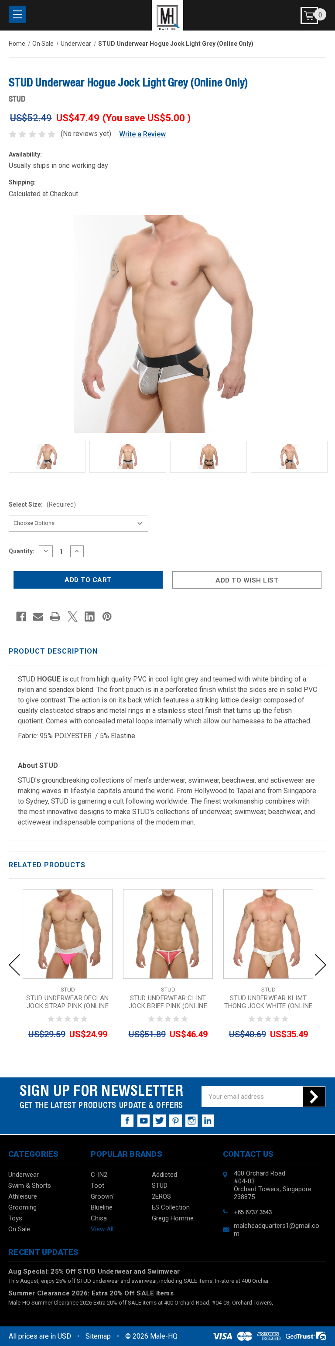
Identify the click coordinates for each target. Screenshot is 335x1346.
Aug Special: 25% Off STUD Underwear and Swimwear (94, 1271)
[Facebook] (21, 617)
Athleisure (22, 1196)
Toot (97, 1185)
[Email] (38, 617)
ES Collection (171, 1207)
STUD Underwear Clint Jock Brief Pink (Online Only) (168, 1006)
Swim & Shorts (29, 1185)
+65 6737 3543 (253, 1211)
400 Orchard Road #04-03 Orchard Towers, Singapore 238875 (272, 1185)
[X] (73, 617)
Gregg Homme (173, 1218)
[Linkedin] (90, 617)
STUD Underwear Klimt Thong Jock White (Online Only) (268, 1006)
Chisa (99, 1218)
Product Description (53, 651)
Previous (14, 965)
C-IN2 (99, 1175)
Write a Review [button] (142, 134)
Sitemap (98, 1336)
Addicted (164, 1175)
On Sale (19, 1229)
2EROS (161, 1196)
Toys (15, 1218)
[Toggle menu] (17, 14)
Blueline (102, 1207)
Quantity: (21, 551)
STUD (160, 1185)
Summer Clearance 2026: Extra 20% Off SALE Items (91, 1293)
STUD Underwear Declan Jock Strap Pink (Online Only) (67, 1006)
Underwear (23, 1175)
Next (320, 965)
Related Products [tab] (47, 865)
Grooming (22, 1207)
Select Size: (42, 504)
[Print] (55, 617)
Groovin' (102, 1196)
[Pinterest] (107, 617)
